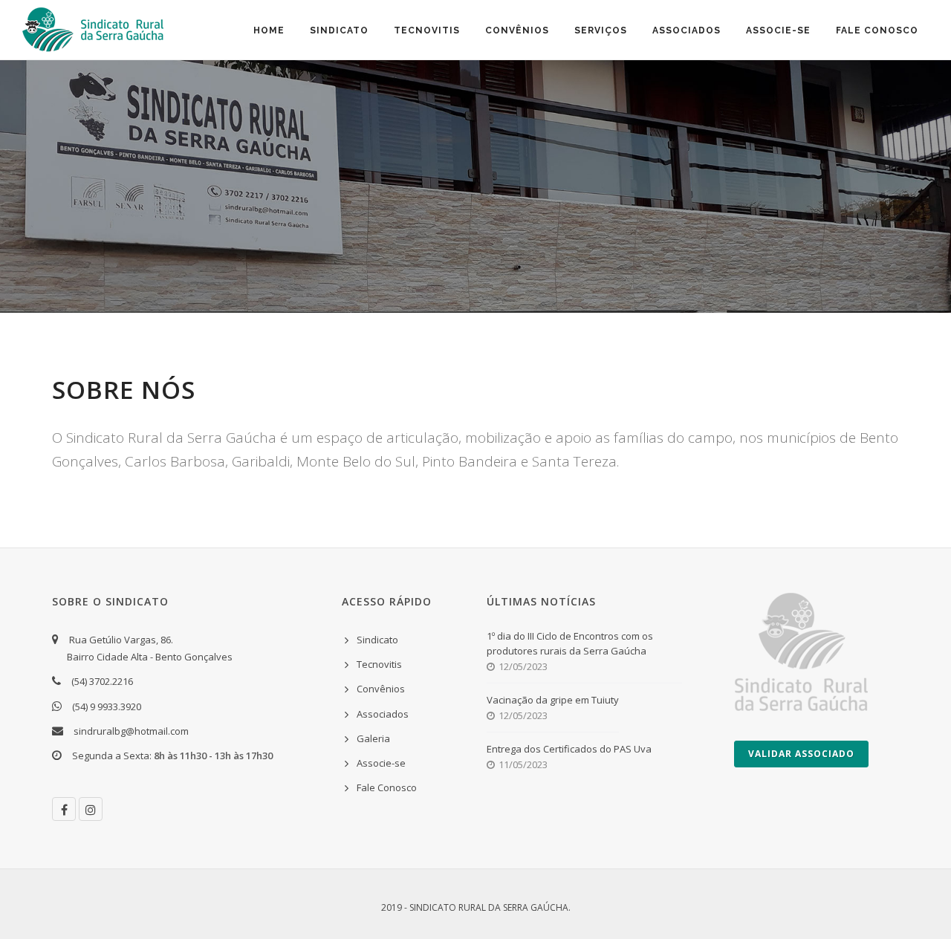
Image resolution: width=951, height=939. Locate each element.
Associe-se (778, 30)
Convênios (517, 30)
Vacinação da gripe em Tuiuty (553, 699)
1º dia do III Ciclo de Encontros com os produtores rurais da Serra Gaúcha (570, 643)
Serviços (600, 30)
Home (269, 30)
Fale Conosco (877, 30)
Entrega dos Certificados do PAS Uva (569, 749)
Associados (686, 30)
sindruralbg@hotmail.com (131, 731)
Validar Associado (801, 753)
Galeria (373, 738)
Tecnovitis (427, 30)
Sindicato (339, 30)
